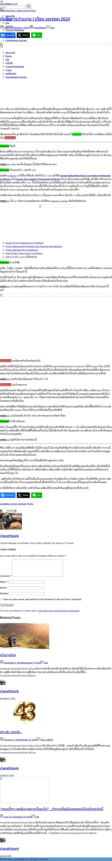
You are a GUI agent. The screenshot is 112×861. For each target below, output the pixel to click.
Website (4, 593)
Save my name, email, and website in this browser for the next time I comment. (42, 599)
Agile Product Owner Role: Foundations (24, 253)
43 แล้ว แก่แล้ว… (11, 732)
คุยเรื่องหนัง (10, 37)
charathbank (40, 27)
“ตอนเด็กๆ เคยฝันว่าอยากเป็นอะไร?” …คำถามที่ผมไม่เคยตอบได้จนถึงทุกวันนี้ (51, 808)
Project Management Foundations (21, 249)
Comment (5, 576)
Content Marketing (14, 30)
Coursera (12, 175)
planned (22, 503)
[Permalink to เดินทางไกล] (24, 648)
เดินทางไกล (8, 655)
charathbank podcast (16, 40)
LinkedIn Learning (59, 200)
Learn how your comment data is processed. (58, 610)
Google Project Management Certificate (24, 242)
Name (4, 581)
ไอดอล (8, 19)
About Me (10, 16)
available (4, 503)
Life (7, 23)
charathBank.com (8, 3)
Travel (8, 33)
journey (13, 503)
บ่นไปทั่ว (9, 26)
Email (3, 587)
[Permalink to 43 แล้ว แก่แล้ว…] (24, 724)
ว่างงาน (30, 503)
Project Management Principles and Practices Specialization (33, 246)
